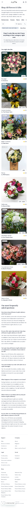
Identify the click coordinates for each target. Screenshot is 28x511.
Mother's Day (5, 20)
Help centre (4, 448)
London (16, 477)
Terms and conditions (6, 460)
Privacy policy (4, 458)
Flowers (12, 20)
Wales (16, 481)
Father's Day (18, 474)
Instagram (17, 458)
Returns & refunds (5, 443)
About (16, 441)
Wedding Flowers (5, 477)
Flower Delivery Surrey (20, 488)
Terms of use (4, 462)
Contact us (3, 446)
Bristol (2, 481)
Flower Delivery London (20, 484)
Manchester (4, 479)
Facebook (17, 455)
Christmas (3, 472)
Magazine (17, 443)
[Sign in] (23, 2)
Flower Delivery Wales (6, 488)
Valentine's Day (18, 472)
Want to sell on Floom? (20, 448)
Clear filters (23, 28)
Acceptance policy (5, 465)
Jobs (16, 446)
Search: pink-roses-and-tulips (10, 28)
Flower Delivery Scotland (7, 486)
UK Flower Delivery (5, 484)
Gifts (22, 20)
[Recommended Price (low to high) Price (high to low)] (25, 23)
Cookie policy (4, 455)
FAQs (2, 441)
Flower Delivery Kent (19, 486)
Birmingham (17, 479)
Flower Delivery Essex (20, 491)
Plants (18, 20)
